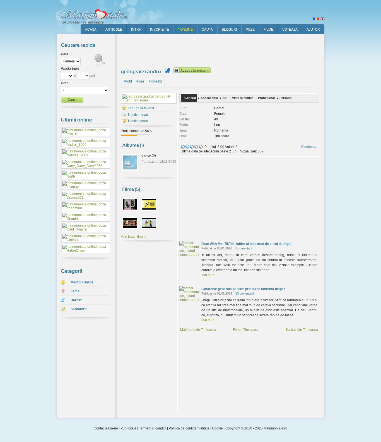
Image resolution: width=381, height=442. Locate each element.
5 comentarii (243, 248)
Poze (140, 81)
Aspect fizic (209, 97)
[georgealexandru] (141, 71)
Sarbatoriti (79, 309)
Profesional (266, 97)
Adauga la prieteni (194, 70)
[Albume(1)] (133, 144)
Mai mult (207, 275)
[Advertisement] (222, 50)
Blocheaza (309, 147)
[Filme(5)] (131, 188)
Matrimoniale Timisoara (198, 330)
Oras (65, 83)
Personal (285, 97)
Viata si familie (242, 97)
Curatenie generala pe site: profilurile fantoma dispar (243, 289)
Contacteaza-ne (106, 428)
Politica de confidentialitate (189, 428)
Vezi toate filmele (133, 237)
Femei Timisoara (245, 330)
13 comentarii (244, 293)
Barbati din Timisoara (302, 330)
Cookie (217, 428)
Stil (225, 97)
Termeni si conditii (152, 428)
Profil (128, 81)
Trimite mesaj (137, 114)
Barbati (76, 300)
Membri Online (82, 282)
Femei (75, 291)
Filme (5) (155, 81)
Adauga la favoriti (140, 108)
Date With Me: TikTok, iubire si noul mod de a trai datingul (246, 244)
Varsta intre (70, 69)
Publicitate (128, 428)
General (190, 97)
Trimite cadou (137, 121)
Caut (64, 54)
